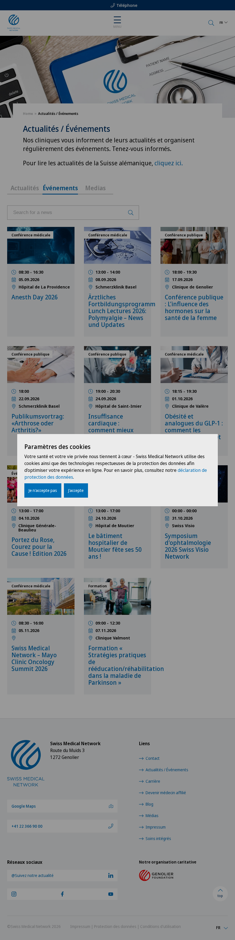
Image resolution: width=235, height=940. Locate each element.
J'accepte (76, 490)
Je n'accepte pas (43, 490)
